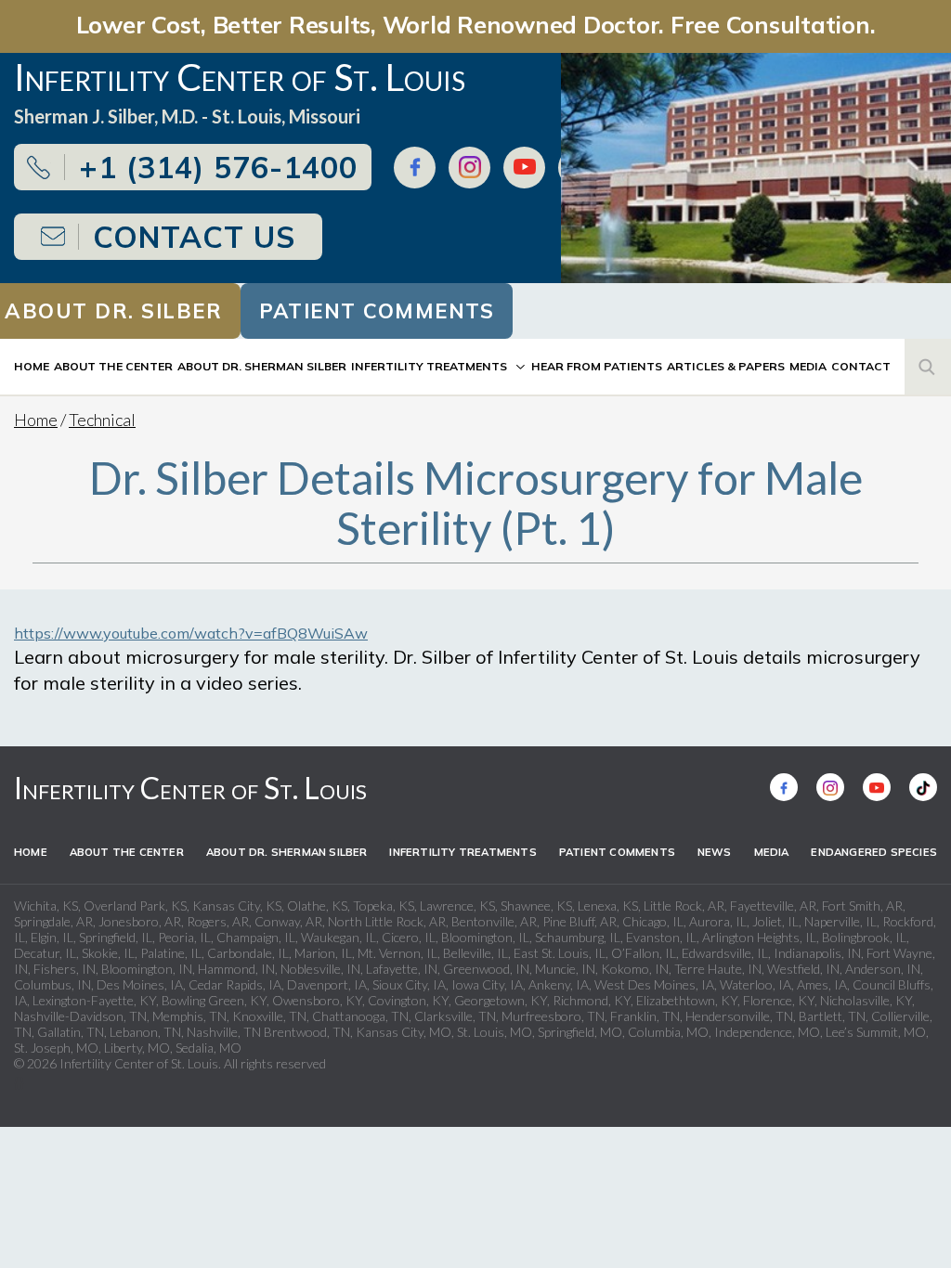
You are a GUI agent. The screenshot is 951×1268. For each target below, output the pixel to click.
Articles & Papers (726, 366)
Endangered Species (874, 852)
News (714, 852)
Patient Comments (376, 311)
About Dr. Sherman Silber (261, 366)
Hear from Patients (596, 366)
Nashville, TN (224, 1032)
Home (31, 366)
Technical (102, 419)
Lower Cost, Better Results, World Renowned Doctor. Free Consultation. (476, 24)
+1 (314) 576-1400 (218, 167)
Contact (861, 366)
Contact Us (194, 236)
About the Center (113, 366)
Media (808, 366)
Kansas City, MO (403, 1032)
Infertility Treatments (429, 366)
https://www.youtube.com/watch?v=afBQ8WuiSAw (191, 633)
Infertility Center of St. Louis (190, 788)
